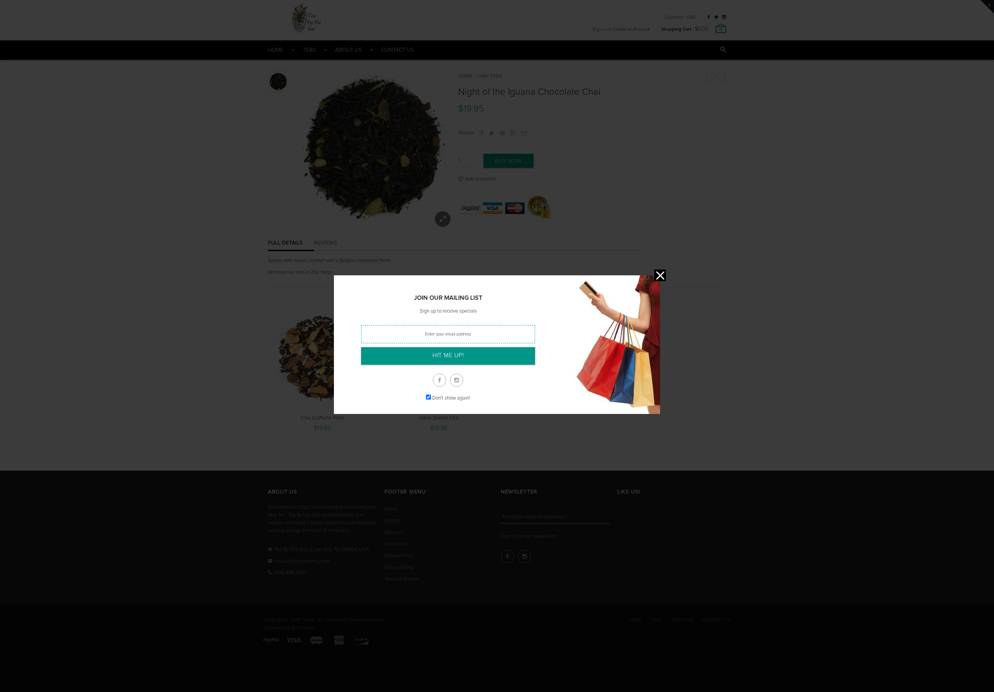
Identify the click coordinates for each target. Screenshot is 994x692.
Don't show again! (451, 398)
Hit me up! (448, 355)
